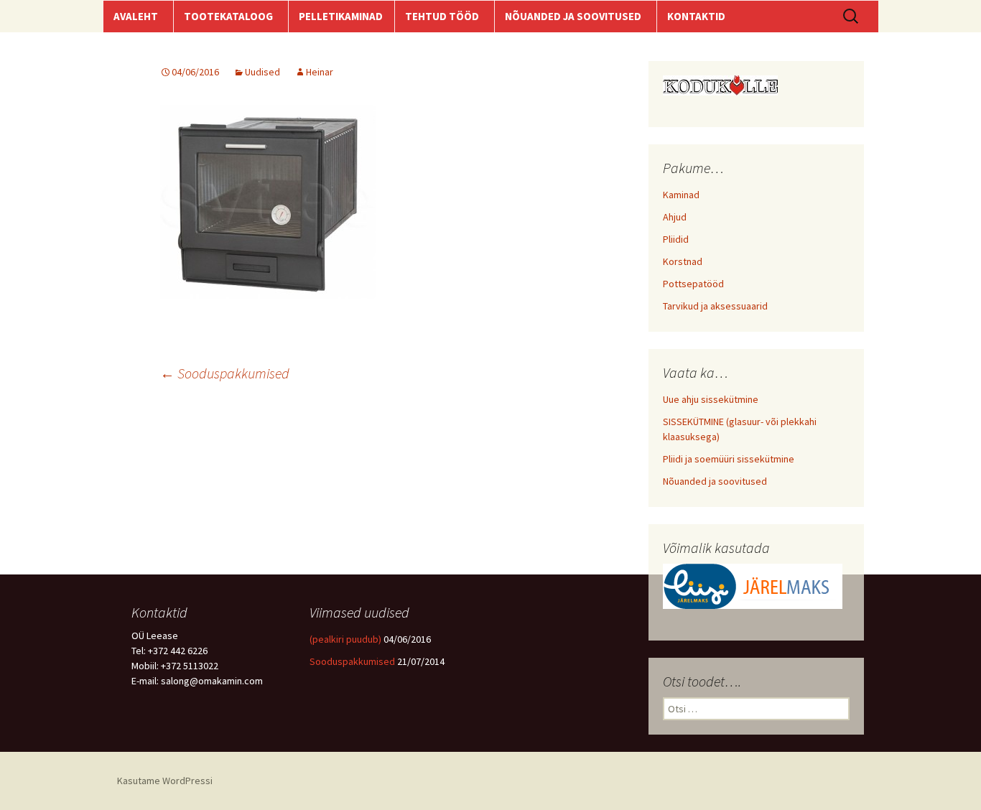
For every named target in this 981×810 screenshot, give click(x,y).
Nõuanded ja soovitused (715, 481)
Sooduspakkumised (224, 373)
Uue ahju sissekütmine (710, 399)
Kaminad (681, 194)
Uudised (262, 71)
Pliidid (676, 239)
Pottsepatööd (693, 283)
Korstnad (682, 261)
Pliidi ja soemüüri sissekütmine (728, 458)
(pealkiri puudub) (345, 639)
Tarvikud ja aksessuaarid (715, 305)
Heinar (319, 71)
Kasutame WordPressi (165, 780)
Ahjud (675, 216)
